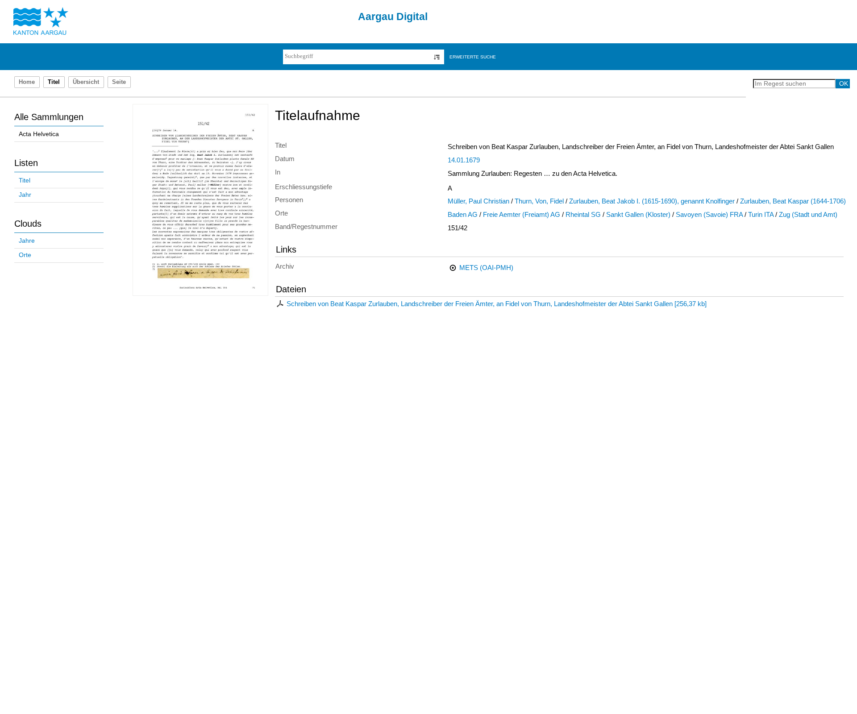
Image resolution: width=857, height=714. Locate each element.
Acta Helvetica (39, 134)
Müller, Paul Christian (478, 201)
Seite (119, 82)
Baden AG (463, 214)
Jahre (27, 240)
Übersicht (86, 82)
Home (27, 82)
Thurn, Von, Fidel (539, 201)
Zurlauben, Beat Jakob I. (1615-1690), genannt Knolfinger (652, 201)
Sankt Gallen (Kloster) (638, 214)
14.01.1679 (464, 160)
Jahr (25, 194)
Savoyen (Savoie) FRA (709, 214)
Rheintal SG (583, 214)
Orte (25, 255)
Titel (24, 180)
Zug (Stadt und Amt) (808, 214)
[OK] (436, 57)
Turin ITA (761, 214)
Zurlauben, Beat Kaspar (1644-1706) (793, 201)
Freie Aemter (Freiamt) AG (521, 214)
